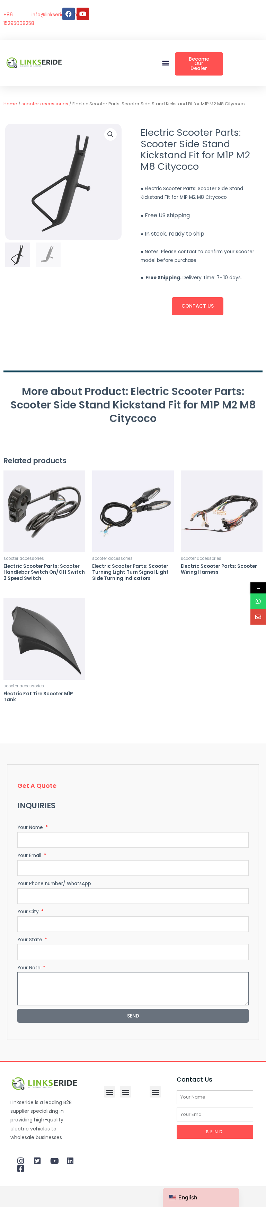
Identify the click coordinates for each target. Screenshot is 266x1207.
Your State (30, 939)
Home (10, 104)
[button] (165, 63)
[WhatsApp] (258, 601)
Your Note (29, 967)
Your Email (30, 855)
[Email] (258, 617)
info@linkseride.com (55, 14)
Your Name (30, 827)
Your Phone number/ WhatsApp (54, 883)
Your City (28, 911)
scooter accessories (44, 104)
